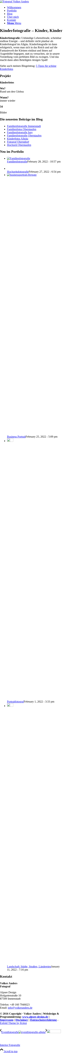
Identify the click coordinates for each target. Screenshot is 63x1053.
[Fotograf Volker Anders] (14, 1)
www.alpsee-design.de (35, 1016)
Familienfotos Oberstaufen (21, 129)
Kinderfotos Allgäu (17, 138)
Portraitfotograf (15, 701)
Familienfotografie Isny (20, 132)
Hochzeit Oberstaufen (19, 144)
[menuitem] (35, 7)
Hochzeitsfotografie (18, 171)
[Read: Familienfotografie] (18, 158)
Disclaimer (21, 1019)
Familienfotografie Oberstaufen (24, 135)
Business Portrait (16, 436)
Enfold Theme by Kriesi (13, 1023)
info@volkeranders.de (20, 1007)
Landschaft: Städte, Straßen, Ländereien (29, 966)
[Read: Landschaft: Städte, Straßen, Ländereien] (10, 705)
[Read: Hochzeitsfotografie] (10, 168)
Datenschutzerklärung (43, 1019)
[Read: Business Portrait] (35, 174)
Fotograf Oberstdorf (18, 141)
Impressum (6, 1019)
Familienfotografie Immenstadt (24, 126)
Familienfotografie (17, 161)
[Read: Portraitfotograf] (10, 440)
